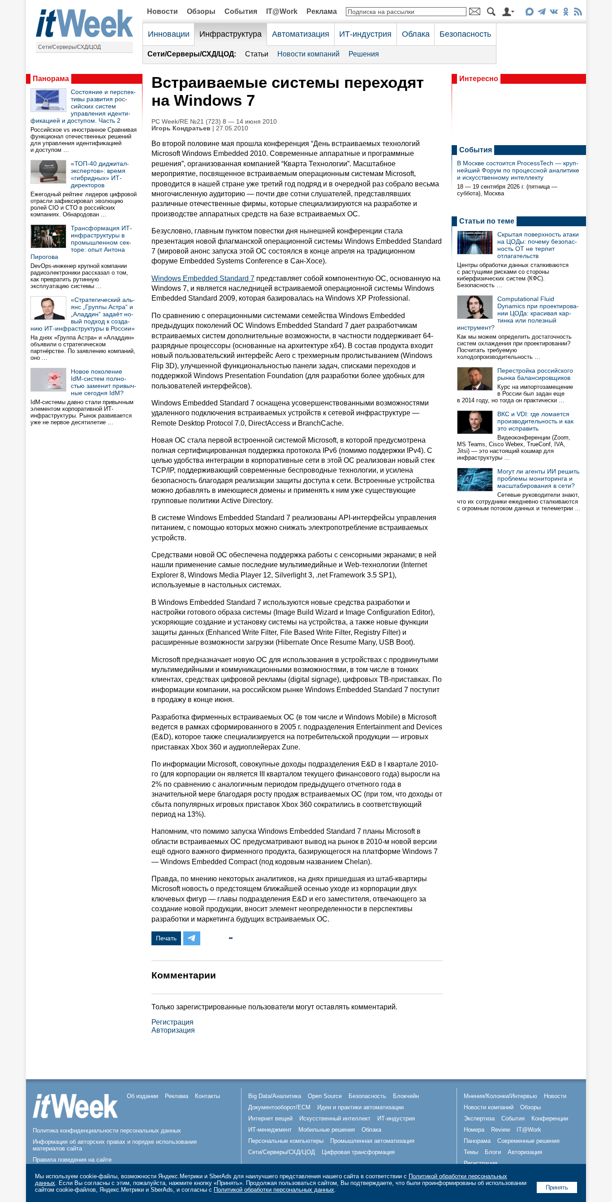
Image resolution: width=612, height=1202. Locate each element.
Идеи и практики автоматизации (360, 1107)
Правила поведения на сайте (72, 1159)
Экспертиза (479, 1118)
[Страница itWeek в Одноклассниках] (566, 13)
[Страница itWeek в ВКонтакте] (553, 13)
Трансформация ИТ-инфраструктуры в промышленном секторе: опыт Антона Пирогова (81, 242)
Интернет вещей (270, 1118)
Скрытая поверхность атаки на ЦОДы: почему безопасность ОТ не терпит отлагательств (538, 245)
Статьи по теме (486, 221)
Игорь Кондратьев (181, 128)
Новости (162, 11)
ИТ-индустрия (365, 34)
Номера (474, 1129)
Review (500, 1129)
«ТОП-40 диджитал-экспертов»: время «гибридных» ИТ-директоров (100, 174)
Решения (364, 54)
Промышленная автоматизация (372, 1140)
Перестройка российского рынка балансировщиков (535, 374)
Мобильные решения (326, 1129)
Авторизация (173, 1030)
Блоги (493, 1152)
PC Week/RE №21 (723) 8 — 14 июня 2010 (214, 121)
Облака (416, 34)
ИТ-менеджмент (270, 1129)
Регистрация (172, 1022)
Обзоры (201, 11)
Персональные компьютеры (285, 1140)
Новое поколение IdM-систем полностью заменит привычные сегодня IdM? (103, 382)
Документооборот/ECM (279, 1107)
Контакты (207, 1096)
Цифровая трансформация (358, 1152)
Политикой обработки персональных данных (274, 1189)
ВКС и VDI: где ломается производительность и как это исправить (535, 421)
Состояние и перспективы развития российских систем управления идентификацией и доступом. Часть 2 (83, 106)
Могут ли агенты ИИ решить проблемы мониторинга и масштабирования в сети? (538, 478)
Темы (471, 1152)
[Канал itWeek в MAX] (529, 13)
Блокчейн (406, 1096)
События (240, 11)
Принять (557, 1187)
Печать (166, 938)
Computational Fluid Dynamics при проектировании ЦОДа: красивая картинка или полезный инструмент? (518, 313)
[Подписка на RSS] (578, 13)
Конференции (549, 1118)
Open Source (325, 1096)
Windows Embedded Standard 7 (202, 278)
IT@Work (281, 11)
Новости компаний (308, 54)
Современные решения (528, 1140)
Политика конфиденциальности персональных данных (107, 1130)
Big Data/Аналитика (274, 1096)
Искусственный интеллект (335, 1118)
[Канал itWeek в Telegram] (541, 13)
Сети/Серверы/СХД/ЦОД (69, 47)
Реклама (321, 11)
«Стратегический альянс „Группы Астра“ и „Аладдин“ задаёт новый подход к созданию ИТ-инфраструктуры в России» (82, 314)
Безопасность (465, 34)
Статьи (256, 54)
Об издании (142, 1096)
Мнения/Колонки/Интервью (500, 1096)
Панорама (51, 78)
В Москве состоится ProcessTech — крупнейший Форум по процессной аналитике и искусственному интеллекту (518, 170)
